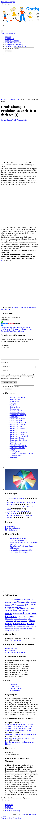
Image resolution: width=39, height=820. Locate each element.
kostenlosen (11, 616)
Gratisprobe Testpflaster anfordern (12, 331)
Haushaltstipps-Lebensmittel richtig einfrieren (16, 329)
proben (18, 621)
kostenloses (29, 616)
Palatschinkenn (10, 650)
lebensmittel (9, 619)
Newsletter (9, 809)
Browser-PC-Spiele (16, 399)
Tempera (24, 814)
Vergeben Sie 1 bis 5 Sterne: (10, 317)
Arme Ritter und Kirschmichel (15, 652)
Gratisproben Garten (17, 430)
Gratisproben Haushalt (17, 434)
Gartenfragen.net (15, 640)
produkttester (17, 327)
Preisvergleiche (15, 452)
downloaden (18, 599)
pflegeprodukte (7, 327)
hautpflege (24, 610)
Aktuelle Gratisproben (17, 397)
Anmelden (13, 685)
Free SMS (13, 405)
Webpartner (13, 457)
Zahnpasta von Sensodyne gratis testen (18, 726)
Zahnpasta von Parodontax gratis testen (18, 728)
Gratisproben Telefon (17, 438)
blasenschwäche (9, 600)
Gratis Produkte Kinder (17, 411)
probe (15, 621)
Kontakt (8, 807)
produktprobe (11, 623)
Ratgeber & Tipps (16, 455)
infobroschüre (31, 610)
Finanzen (13, 403)
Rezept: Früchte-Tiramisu (18, 540)
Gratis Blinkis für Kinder (15, 498)
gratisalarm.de (10, 526)
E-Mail (3, 367)
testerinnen (16, 628)
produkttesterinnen (20, 626)
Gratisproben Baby (16, 420)
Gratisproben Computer (18, 424)
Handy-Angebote (15, 444)
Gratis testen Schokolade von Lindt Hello (19, 725)
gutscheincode (15, 610)
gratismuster (20, 605)
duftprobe (27, 600)
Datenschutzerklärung (12, 810)
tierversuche (30, 628)
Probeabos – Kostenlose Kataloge (21, 453)
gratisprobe (30, 604)
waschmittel (15, 630)
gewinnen (14, 602)
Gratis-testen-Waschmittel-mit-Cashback (19, 730)
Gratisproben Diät (16, 426)
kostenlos (18, 613)
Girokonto (7, 605)
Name (3, 363)
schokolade (33, 626)
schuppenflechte (9, 628)
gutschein (8, 610)
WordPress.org (15, 690)
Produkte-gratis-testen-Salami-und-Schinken (20, 738)
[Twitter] (5, 5)
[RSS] (8, 5)
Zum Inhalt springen (8, 2)
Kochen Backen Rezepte (18, 446)
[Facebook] (2, 5)
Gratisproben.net (6, 120)
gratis (13, 604)
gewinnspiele (32, 602)
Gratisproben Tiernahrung (18, 440)
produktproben (26, 623)
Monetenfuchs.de (11, 530)
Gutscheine (13, 442)
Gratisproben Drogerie (17, 428)
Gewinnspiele (14, 409)
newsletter (24, 619)
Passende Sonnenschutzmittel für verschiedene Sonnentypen (21, 551)
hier (2, 260)
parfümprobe (9, 621)
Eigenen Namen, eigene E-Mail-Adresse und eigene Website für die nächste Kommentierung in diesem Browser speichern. (18, 377)
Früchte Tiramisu (11, 648)
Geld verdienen (15, 407)
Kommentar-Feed (16, 688)
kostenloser (20, 617)
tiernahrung (23, 628)
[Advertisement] (19, 77)
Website (3, 371)
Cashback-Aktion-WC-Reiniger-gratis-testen (20, 734)
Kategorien (9, 752)
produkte (32, 621)
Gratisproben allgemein (17, 419)
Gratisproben (14, 417)
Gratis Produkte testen (12, 99)
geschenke (8, 602)
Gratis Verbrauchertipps (18, 415)
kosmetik (8, 614)
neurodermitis (17, 619)
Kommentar (5, 345)
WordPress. (32, 814)
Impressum (9, 805)
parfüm (29, 619)
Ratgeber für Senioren (12, 528)
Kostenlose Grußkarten (17, 448)
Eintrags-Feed (14, 686)
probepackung (24, 621)
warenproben (8, 630)
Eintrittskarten (14, 401)
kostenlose (30, 613)
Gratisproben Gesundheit (18, 432)
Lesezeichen (27, 327)
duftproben (34, 599)
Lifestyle (12, 450)
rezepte (28, 626)
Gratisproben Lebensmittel (19, 436)
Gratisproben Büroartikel (18, 422)
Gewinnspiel (22, 602)
